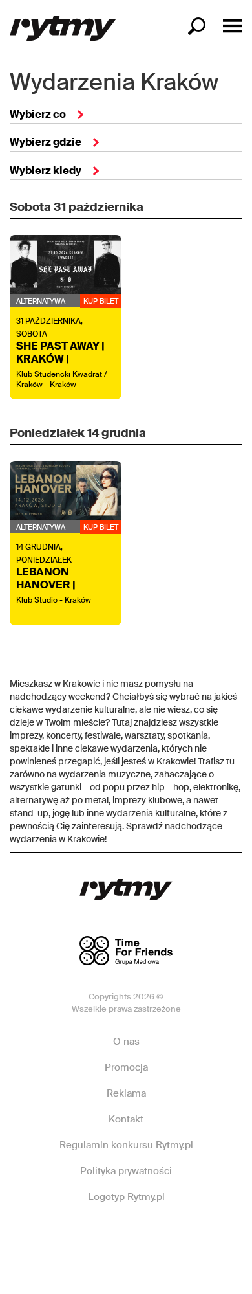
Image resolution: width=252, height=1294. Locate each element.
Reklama (126, 1093)
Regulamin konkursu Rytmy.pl (126, 1145)
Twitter (171, 1236)
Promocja (126, 1067)
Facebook (79, 1236)
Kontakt (126, 1119)
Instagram (125, 1236)
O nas (126, 1041)
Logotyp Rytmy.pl (126, 1196)
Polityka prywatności (126, 1171)
